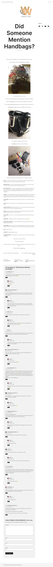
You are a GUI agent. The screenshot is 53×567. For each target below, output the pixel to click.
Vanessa (8, 449)
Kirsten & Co (12, 101)
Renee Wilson (9, 466)
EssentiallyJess (21, 520)
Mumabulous (11, 107)
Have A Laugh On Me (12, 104)
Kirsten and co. (9, 271)
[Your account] (50, 2)
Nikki (21, 50)
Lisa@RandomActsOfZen (11, 411)
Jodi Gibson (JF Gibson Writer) (12, 349)
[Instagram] (42, 26)
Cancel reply (29, 520)
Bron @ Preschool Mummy (11, 505)
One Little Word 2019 (7, 260)
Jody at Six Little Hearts (11, 367)
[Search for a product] (48, 2)
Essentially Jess (22, 248)
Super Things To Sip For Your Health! (30, 261)
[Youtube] (45, 26)
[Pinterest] (48, 26)
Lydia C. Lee (9, 311)
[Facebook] (39, 26)
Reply (6, 277)
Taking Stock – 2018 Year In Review (18, 261)
